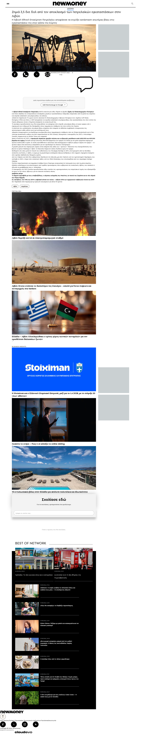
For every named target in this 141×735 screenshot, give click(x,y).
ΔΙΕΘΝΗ (70, 8)
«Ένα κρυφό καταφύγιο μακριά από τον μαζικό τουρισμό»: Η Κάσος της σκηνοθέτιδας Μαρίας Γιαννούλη (56, 643)
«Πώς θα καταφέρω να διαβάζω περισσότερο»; (56, 606)
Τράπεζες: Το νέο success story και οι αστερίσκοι (34, 575)
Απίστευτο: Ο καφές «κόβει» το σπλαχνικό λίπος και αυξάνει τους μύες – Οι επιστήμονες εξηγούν (57, 589)
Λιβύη (15, 186)
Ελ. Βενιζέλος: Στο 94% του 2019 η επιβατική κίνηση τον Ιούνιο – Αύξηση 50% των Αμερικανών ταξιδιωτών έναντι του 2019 (53, 180)
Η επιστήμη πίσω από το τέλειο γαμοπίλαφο (55, 659)
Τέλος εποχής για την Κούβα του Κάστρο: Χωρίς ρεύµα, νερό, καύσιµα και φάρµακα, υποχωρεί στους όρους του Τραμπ (59, 679)
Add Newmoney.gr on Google (53, 105)
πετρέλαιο (24, 186)
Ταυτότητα (44, 720)
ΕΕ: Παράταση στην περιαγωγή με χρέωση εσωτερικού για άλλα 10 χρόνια (37, 182)
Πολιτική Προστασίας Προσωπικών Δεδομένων (25, 720)
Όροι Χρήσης (4, 720)
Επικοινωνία (52, 720)
